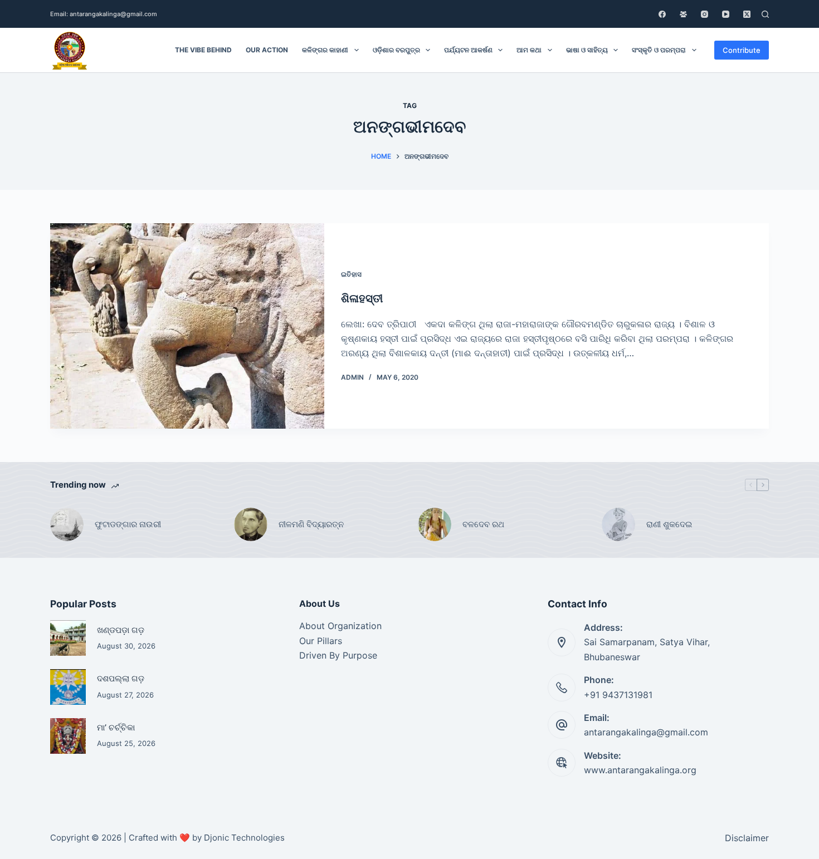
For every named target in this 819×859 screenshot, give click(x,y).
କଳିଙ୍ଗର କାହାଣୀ (325, 50)
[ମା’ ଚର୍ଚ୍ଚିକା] (68, 736)
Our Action (267, 50)
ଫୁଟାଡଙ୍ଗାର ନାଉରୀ (128, 524)
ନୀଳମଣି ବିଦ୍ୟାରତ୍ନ (311, 524)
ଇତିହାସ (351, 274)
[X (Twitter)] (746, 14)
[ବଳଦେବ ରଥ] (434, 524)
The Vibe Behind (203, 50)
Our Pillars (320, 640)
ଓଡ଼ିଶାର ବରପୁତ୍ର (396, 50)
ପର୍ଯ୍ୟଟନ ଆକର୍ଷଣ (468, 50)
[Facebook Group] (683, 14)
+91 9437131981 (618, 694)
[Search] (765, 14)
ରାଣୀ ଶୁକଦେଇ (670, 524)
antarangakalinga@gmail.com (646, 732)
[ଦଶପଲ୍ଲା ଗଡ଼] (68, 687)
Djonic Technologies (244, 837)
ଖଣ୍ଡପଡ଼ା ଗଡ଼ (120, 630)
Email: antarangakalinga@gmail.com (103, 14)
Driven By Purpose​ (338, 655)
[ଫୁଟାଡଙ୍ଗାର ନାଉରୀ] (67, 524)
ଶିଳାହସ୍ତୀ (362, 298)
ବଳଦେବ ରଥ (483, 524)
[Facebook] (662, 14)
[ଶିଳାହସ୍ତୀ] (187, 326)
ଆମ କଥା (529, 50)
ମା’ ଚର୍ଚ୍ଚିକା (116, 728)
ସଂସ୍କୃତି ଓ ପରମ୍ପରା (659, 50)
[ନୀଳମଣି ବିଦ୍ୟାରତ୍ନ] (250, 524)
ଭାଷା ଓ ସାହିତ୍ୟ (587, 50)
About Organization (340, 625)
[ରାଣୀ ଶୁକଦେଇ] (618, 524)
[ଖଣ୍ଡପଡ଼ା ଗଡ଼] (68, 638)
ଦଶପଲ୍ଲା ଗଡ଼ (120, 679)
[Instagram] (704, 14)
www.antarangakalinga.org (640, 769)
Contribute (741, 50)
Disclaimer (747, 837)
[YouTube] (725, 14)
